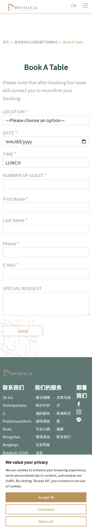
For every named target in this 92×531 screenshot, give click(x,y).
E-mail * (11, 264)
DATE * (10, 132)
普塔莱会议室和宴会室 (43, 444)
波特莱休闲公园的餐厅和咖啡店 (36, 42)
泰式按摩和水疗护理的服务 (43, 405)
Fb (78, 404)
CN (73, 5)
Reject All (46, 521)
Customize (46, 509)
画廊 (60, 429)
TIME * (9, 154)
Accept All (46, 497)
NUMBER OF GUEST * (24, 175)
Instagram (78, 411)
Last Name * (15, 220)
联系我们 (63, 436)
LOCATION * (15, 111)
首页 (6, 42)
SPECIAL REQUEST (22, 288)
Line (78, 419)
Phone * (11, 243)
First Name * (15, 199)
